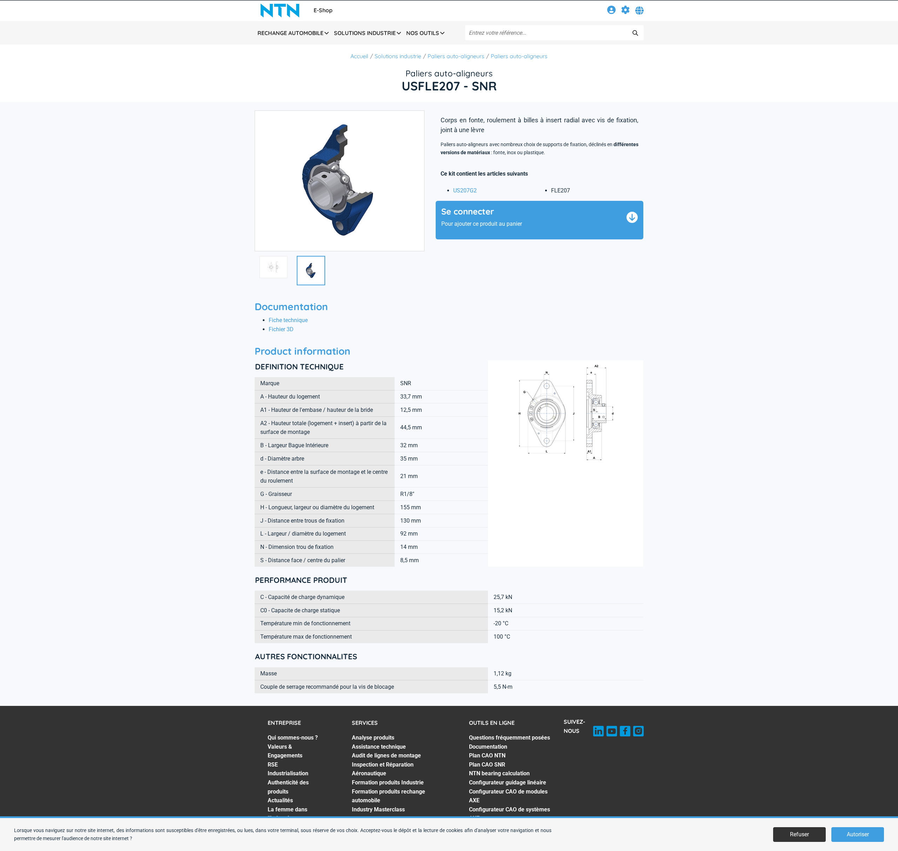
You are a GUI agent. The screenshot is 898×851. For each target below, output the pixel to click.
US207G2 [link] (465, 190)
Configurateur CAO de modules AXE (508, 796)
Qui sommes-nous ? (293, 737)
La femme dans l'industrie (287, 814)
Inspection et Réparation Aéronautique (383, 769)
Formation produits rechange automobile (388, 796)
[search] (635, 33)
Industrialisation (288, 773)
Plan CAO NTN (487, 755)
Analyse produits (373, 737)
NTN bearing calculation (499, 773)
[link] (611, 11)
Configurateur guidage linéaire (507, 782)
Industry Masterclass (378, 809)
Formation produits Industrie (388, 782)
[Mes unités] (625, 11)
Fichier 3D (281, 329)
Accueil (359, 56)
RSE (273, 764)
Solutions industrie (398, 56)
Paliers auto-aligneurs (456, 56)
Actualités (280, 800)
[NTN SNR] (280, 11)
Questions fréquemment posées (509, 737)
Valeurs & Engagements (285, 751)
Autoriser (858, 834)
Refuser (799, 834)
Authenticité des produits (288, 787)
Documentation (488, 746)
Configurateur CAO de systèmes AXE (509, 814)
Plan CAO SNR (487, 764)
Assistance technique (379, 746)
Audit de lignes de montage (386, 755)
